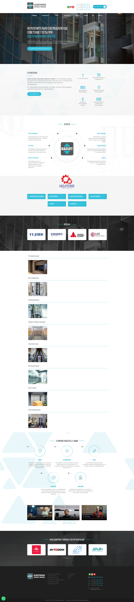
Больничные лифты (53, 577)
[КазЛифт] (39, 5)
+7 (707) (84, 6)
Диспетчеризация (33, 158)
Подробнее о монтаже (35, 48)
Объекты (77, 15)
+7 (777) (84, 7)
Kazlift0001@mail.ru (97, 577)
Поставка (31, 146)
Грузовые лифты (52, 575)
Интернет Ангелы (84, 600)
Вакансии (86, 15)
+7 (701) (84, 9)
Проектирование (32, 133)
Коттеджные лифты (53, 583)
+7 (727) (84, 4)
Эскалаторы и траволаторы (55, 579)
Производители (45, 15)
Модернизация (101, 146)
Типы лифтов (67, 15)
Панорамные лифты (53, 581)
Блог (93, 15)
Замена (103, 158)
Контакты (100, 15)
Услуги (56, 15)
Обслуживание (101, 133)
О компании (34, 15)
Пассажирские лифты (54, 574)
